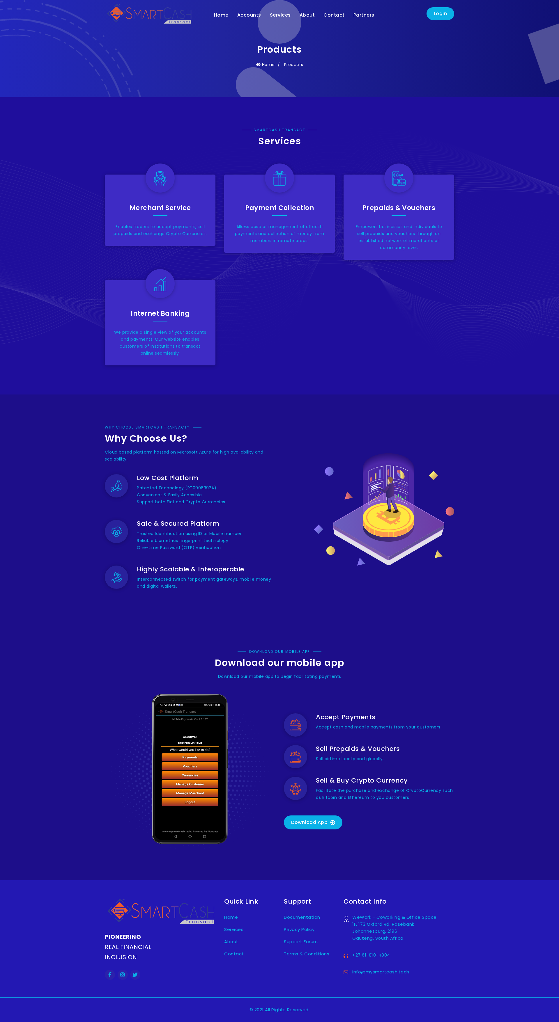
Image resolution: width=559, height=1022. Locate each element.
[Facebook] (110, 975)
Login (440, 13)
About (307, 15)
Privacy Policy (299, 929)
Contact (334, 15)
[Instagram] (123, 975)
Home (221, 15)
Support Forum (301, 942)
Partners (363, 15)
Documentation (302, 917)
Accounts (249, 15)
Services (280, 15)
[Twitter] (135, 975)
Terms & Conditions (306, 954)
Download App (310, 822)
